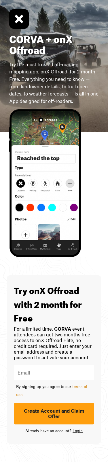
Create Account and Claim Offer (54, 413)
